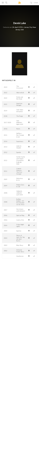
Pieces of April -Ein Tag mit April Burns (20, 238)
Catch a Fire (20, 220)
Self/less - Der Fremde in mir (20, 135)
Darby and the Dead (19, 98)
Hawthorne (20, 256)
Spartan (18, 231)
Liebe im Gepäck (18, 147)
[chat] (31, 3)
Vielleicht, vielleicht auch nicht (19, 193)
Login (36, 2)
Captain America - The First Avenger (19, 171)
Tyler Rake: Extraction (19, 110)
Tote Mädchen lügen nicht (19, 122)
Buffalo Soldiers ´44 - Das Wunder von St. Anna (20, 201)
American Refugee (19, 104)
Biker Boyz (19, 245)
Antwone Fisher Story (20, 250)
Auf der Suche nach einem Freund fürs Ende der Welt (20, 160)
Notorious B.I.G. (19, 179)
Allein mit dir (20, 92)
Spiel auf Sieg (20, 215)
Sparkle (18, 152)
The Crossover (19, 87)
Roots (18, 129)
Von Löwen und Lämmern (20, 210)
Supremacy (19, 141)
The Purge (19, 116)
